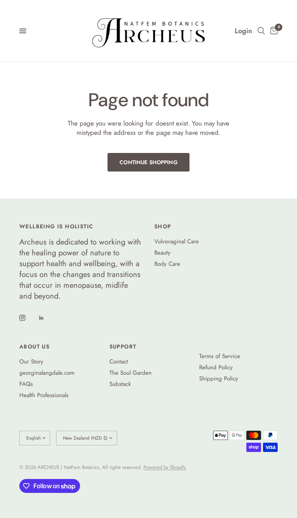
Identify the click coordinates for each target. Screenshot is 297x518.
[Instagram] (27, 317)
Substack (120, 384)
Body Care (167, 264)
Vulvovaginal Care (176, 241)
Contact (118, 361)
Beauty (162, 252)
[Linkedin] (46, 317)
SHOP (162, 226)
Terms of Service (219, 356)
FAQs (26, 384)
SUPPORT (123, 346)
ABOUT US (34, 346)
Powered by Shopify (164, 467)
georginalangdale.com (47, 373)
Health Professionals (43, 395)
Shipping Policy (218, 378)
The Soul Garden (130, 373)
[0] (273, 31)
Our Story (31, 361)
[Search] (261, 31)
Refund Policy (216, 367)
